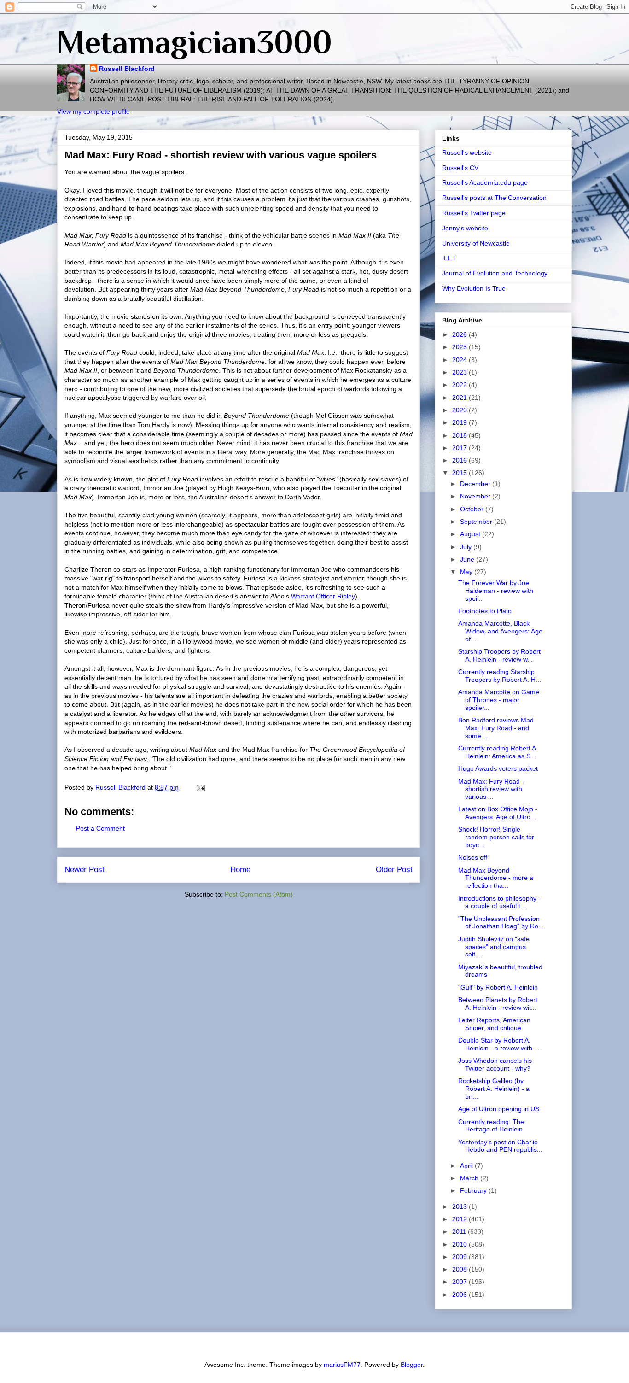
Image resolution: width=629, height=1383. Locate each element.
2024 (460, 359)
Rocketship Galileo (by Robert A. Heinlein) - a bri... (494, 1088)
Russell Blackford (127, 68)
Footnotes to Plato (485, 611)
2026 (460, 334)
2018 (460, 435)
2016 (460, 460)
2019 (460, 422)
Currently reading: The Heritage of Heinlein (491, 1125)
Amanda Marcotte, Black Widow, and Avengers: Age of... (500, 631)
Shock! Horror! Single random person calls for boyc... (496, 837)
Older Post (394, 869)
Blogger (412, 1364)
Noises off (472, 857)
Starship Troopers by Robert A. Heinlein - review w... (499, 655)
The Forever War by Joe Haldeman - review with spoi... (495, 590)
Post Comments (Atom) (259, 894)
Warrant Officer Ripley (323, 596)
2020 (460, 410)
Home (240, 869)
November (476, 496)
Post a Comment (100, 828)
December (476, 483)
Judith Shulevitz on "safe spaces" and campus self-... (494, 946)
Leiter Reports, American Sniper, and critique (494, 1023)
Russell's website (467, 152)
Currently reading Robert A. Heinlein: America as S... (498, 752)
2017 (460, 447)
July (466, 547)
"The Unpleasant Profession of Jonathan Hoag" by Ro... (501, 922)
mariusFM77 (342, 1364)
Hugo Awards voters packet (498, 768)
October (472, 509)
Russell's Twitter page (474, 213)
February (474, 1190)
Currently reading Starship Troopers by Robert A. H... (499, 675)
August (471, 534)
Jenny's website (465, 228)
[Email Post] (200, 787)
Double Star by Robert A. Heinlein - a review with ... (499, 1044)
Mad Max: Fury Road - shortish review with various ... (491, 789)
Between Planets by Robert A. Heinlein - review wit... (497, 1003)
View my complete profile (93, 111)
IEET (449, 258)
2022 (460, 384)
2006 (460, 1294)
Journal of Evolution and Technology (494, 273)
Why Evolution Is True (474, 288)
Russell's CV (460, 167)
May (467, 571)
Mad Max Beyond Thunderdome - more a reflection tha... (495, 878)
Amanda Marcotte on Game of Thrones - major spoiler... (498, 699)
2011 (460, 1231)
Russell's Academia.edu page (485, 182)
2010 (460, 1244)
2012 (460, 1219)
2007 (460, 1281)
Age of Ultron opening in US (498, 1109)
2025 (460, 347)
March (470, 1178)
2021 (460, 397)
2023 (460, 372)
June (468, 559)
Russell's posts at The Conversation (494, 197)
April (467, 1165)
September (477, 521)
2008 (460, 1269)
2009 (460, 1256)
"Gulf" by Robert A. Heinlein (498, 987)
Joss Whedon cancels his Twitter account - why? (495, 1064)
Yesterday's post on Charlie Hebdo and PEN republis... (500, 1146)
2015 (460, 472)
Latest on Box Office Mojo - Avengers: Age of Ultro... (497, 812)
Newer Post (84, 869)
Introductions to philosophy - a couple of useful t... (499, 902)
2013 (460, 1206)
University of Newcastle (476, 243)
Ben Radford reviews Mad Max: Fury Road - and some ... (496, 727)
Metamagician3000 (194, 42)
